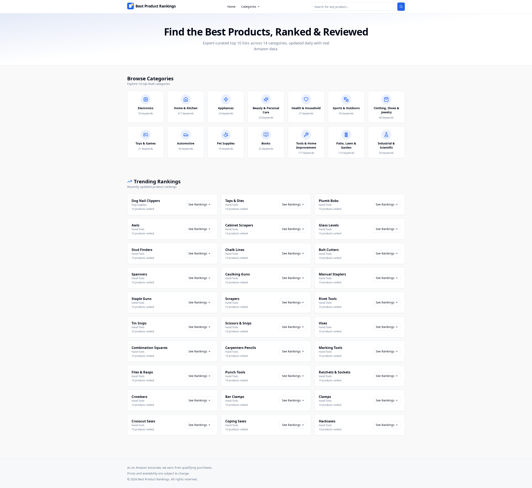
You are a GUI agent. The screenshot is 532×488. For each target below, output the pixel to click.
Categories (248, 7)
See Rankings (197, 204)
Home (231, 7)
